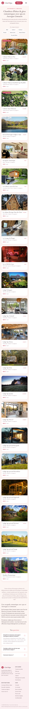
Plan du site (17, 693)
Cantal (14, 29)
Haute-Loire (13, 32)
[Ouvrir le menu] (26, 2)
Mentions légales (19, 695)
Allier (7, 29)
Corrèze (21, 29)
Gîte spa (17, 671)
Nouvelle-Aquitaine (5, 687)
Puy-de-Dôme (14, 35)
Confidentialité (18, 698)
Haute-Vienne (22, 32)
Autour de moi (4, 691)
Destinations (18, 680)
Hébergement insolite (20, 677)
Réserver (19, 3)
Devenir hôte (18, 691)
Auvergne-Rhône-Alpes (6, 685)
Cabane (17, 675)
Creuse (5, 32)
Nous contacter (18, 689)
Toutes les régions (5, 689)
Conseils (17, 685)
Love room (17, 673)
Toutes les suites (19, 669)
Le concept (17, 687)
